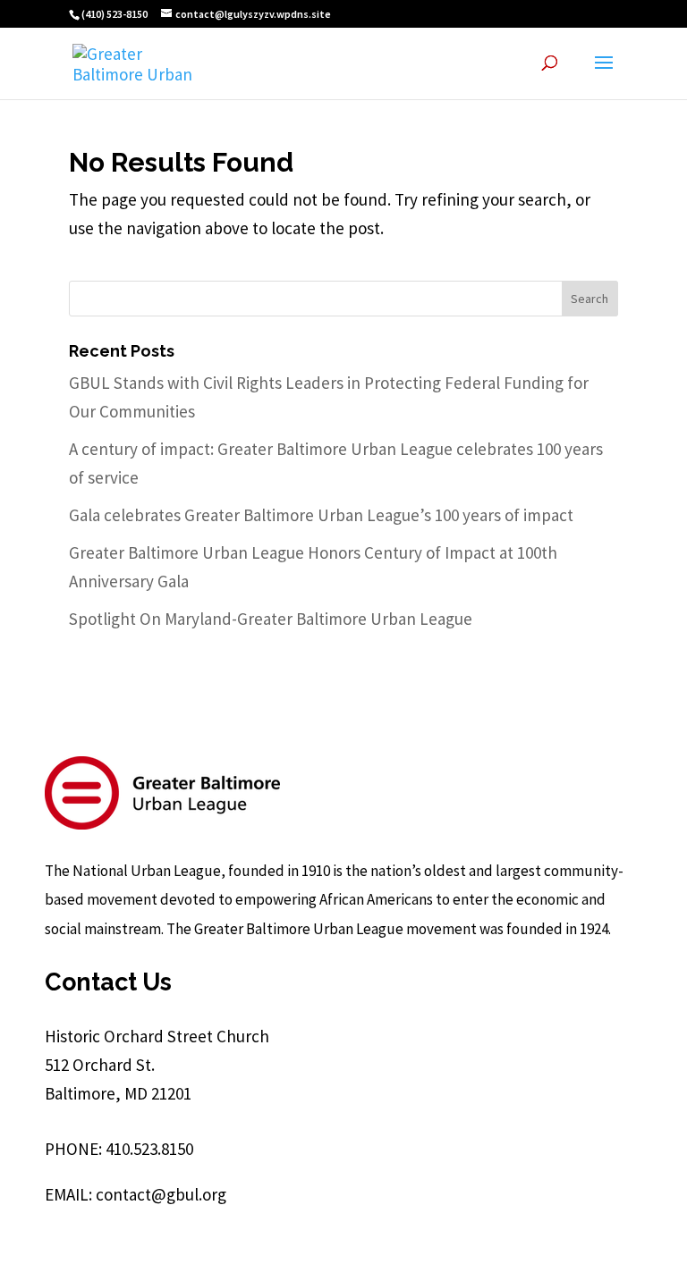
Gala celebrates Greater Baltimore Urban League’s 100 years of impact (321, 515)
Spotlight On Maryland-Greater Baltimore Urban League (270, 618)
